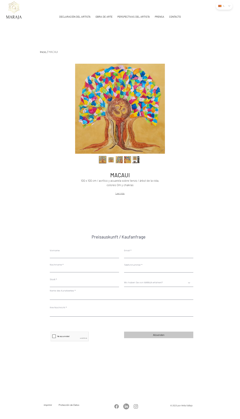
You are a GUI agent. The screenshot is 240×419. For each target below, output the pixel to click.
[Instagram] (136, 406)
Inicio (43, 52)
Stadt (52, 279)
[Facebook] (117, 406)
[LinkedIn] (126, 406)
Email (127, 250)
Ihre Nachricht (57, 307)
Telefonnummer (132, 265)
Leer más (120, 193)
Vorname (55, 250)
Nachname (56, 265)
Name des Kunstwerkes (62, 291)
